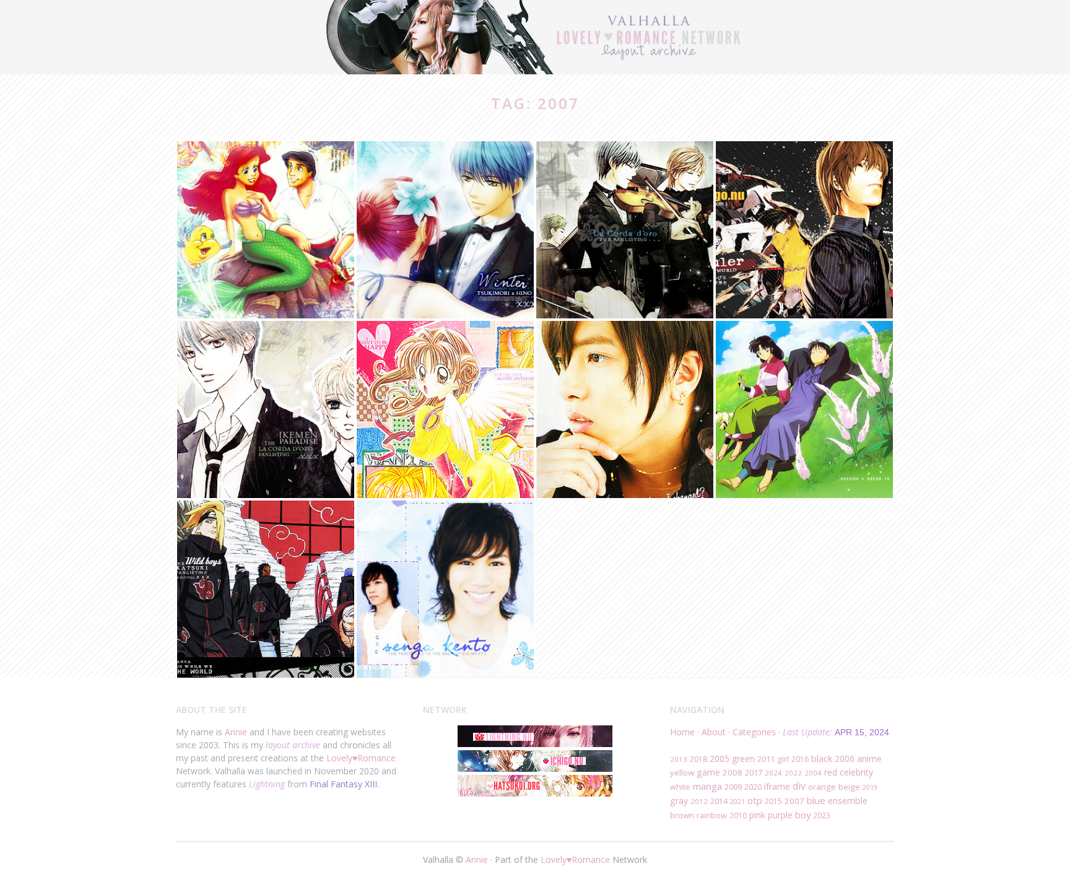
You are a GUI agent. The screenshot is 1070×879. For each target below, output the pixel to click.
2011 (766, 759)
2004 (813, 772)
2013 (678, 759)
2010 (738, 815)
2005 (719, 758)
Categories (754, 732)
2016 (800, 759)
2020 (753, 786)
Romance (376, 758)
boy (803, 814)
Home (682, 732)
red (830, 772)
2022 (793, 772)
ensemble (848, 800)
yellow (682, 772)
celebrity (856, 772)
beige (849, 786)
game (708, 772)
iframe (777, 786)
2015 (773, 801)
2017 (753, 772)
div (799, 786)
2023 (821, 815)
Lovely (339, 758)
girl (783, 758)
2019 (870, 787)
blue (816, 800)
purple (780, 815)
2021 (737, 801)
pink (757, 815)
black (821, 758)
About (714, 732)
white (680, 787)
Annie (236, 732)
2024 (773, 772)
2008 (732, 772)
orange (822, 786)
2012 (699, 801)
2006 (845, 758)
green (743, 758)
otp (754, 800)
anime (869, 758)
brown (682, 815)
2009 (733, 787)
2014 (719, 801)
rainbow (712, 815)
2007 (794, 801)
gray (679, 801)
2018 (698, 759)
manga (707, 786)
